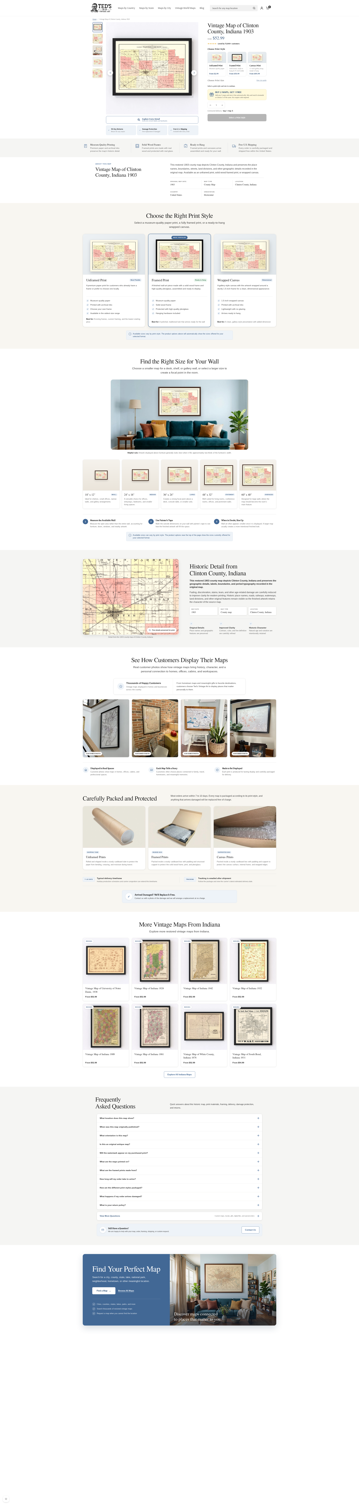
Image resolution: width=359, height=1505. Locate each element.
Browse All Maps (126, 1290)
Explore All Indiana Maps (179, 1074)
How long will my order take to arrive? (118, 1179)
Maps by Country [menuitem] (126, 8)
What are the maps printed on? (114, 1162)
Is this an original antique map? (115, 1144)
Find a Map (104, 1290)
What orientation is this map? (114, 1135)
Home (94, 19)
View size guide (261, 80)
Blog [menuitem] (202, 8)
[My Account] (261, 8)
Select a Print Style (237, 117)
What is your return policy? (113, 1205)
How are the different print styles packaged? (121, 1188)
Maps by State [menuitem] (146, 8)
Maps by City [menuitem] (164, 8)
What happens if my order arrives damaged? (121, 1196)
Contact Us (250, 1230)
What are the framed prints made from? (118, 1170)
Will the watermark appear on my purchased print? (124, 1153)
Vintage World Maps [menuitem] (185, 8)
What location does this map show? (117, 1118)
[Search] (254, 8)
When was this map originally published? (119, 1127)
